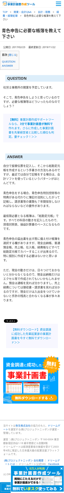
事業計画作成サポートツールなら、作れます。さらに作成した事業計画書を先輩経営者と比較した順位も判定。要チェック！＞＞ (31, 128)
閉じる (12, 54)
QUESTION (8, 61)
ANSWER (7, 65)
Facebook (53, 464)
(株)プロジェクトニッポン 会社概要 (24, 460)
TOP (5, 12)
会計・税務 (44, 12)
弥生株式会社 (23, 425)
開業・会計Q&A (22, 12)
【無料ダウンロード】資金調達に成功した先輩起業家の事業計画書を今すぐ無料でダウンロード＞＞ (31, 336)
